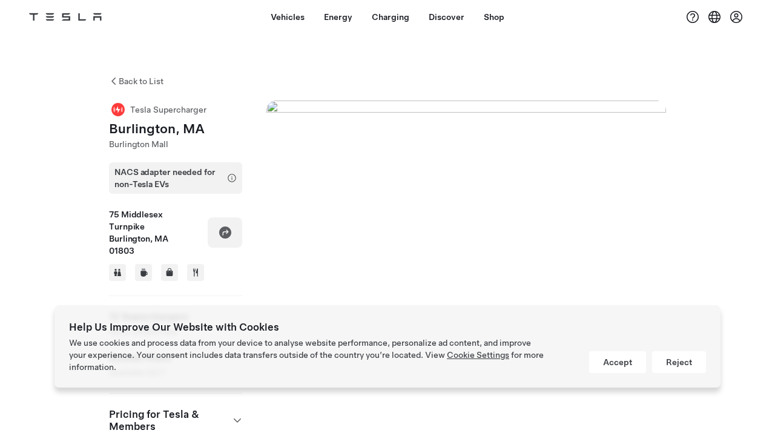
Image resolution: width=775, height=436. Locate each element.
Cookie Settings (478, 355)
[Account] (736, 17)
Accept (617, 362)
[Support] (692, 17)
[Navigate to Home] (65, 17)
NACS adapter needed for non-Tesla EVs (165, 178)
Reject (679, 362)
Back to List (141, 81)
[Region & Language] (714, 17)
